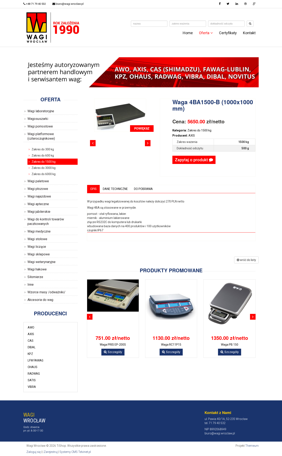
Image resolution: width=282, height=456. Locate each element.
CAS (30, 340)
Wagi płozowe (37, 189)
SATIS (32, 380)
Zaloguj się (33, 452)
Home (188, 33)
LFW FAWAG (35, 360)
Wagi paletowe (38, 181)
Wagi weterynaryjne (41, 262)
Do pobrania (143, 189)
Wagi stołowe (37, 239)
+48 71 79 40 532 (35, 3)
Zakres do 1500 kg (44, 161)
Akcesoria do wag (40, 300)
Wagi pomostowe (40, 126)
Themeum (252, 445)
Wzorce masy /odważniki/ (46, 292)
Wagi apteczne (38, 204)
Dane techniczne (115, 189)
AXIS (31, 334)
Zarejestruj (51, 452)
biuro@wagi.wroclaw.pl (69, 3)
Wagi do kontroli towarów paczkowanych (45, 221)
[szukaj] (250, 24)
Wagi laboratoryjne (40, 111)
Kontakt (249, 33)
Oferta (204, 33)
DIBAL (32, 347)
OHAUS (32, 367)
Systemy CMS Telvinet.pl (75, 452)
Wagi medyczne (39, 231)
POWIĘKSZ (141, 128)
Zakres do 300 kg (43, 149)
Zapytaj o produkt (192, 159)
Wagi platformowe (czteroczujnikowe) (41, 136)
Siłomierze (35, 277)
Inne (30, 284)
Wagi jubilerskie (38, 212)
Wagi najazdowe (39, 196)
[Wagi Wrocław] (53, 27)
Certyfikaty (228, 33)
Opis (93, 189)
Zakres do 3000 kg (44, 168)
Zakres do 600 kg (43, 155)
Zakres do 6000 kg (44, 174)
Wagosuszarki (37, 119)
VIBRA (32, 386)
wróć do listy (247, 260)
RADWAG (34, 373)
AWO (31, 327)
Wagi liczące (36, 247)
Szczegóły (115, 352)
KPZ (30, 353)
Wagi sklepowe (38, 254)
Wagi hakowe (37, 269)
